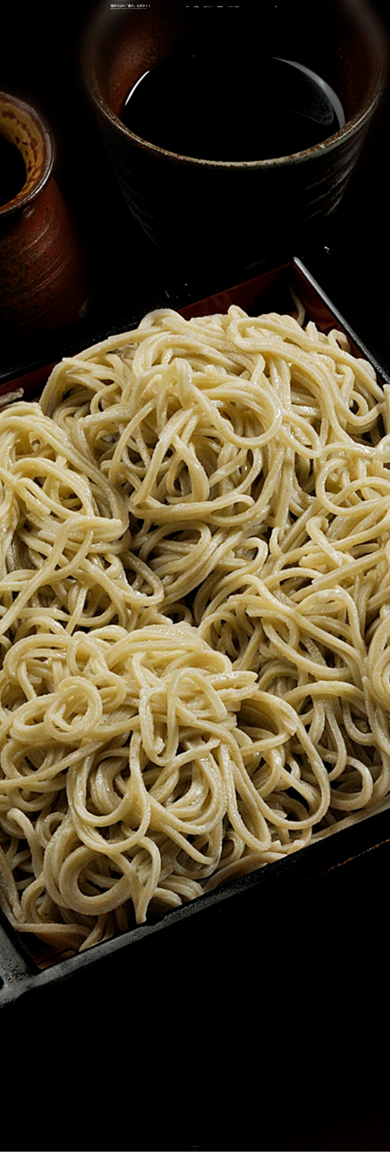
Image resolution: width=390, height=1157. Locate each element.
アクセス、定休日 (233, 7)
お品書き (196, 7)
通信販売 (220, 7)
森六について (208, 7)
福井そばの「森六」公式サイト (131, 5)
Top (187, 7)
